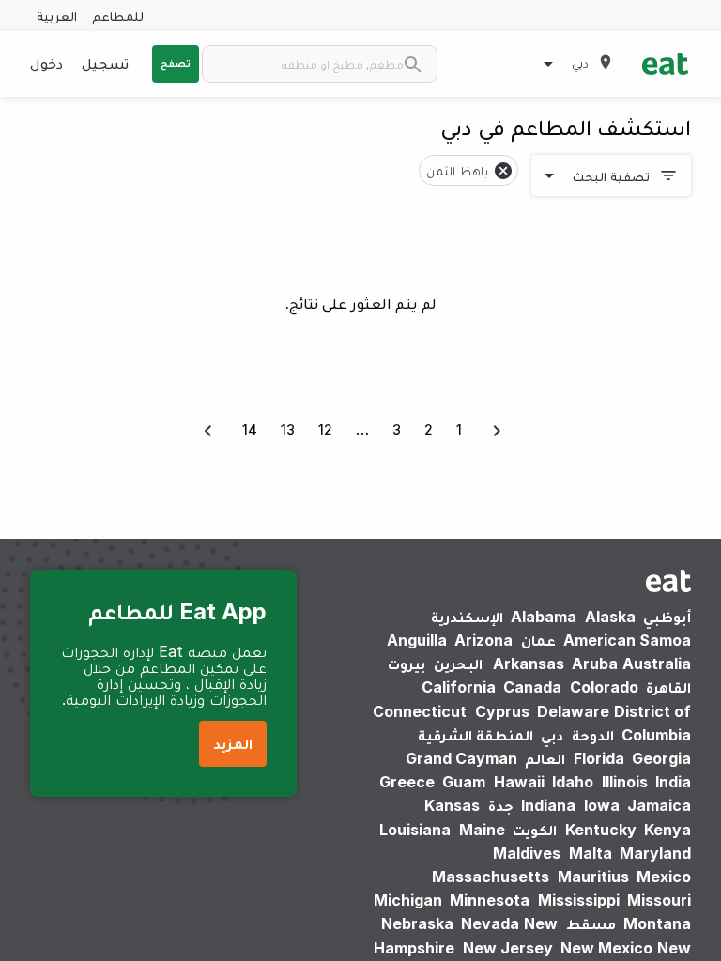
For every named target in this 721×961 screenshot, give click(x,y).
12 (325, 429)
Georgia (661, 758)
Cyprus (502, 711)
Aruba (595, 663)
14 (249, 429)
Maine (482, 829)
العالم (545, 758)
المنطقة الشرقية (475, 734)
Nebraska (417, 923)
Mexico (664, 876)
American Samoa (627, 640)
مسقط (591, 923)
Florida (599, 758)
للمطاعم (118, 15)
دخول (46, 62)
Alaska (610, 616)
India (673, 781)
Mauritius (593, 876)
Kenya (667, 829)
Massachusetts (490, 876)
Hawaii (519, 781)
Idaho (572, 781)
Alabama (543, 616)
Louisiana (415, 829)
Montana (657, 923)
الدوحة (593, 734)
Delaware (573, 711)
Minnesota (489, 900)
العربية (57, 15)
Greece (407, 781)
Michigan (408, 900)
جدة (501, 805)
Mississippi (579, 900)
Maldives (526, 853)
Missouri (659, 900)
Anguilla (417, 640)
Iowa (602, 805)
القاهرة (668, 687)
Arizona (483, 640)
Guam (463, 781)
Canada (532, 687)
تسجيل (105, 62)
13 (288, 429)
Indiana (548, 805)
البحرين (458, 663)
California (459, 687)
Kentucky (601, 829)
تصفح (176, 62)
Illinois (625, 781)
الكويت (535, 829)
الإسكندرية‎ (467, 616)
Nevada (490, 923)
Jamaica (659, 805)
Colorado (604, 687)
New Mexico (606, 947)
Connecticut (420, 711)
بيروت (406, 663)
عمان (538, 640)
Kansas (452, 805)
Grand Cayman (461, 758)
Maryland (655, 853)
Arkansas (528, 663)
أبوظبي (667, 616)
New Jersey (508, 947)
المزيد (233, 743)
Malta (590, 853)
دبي (552, 734)
